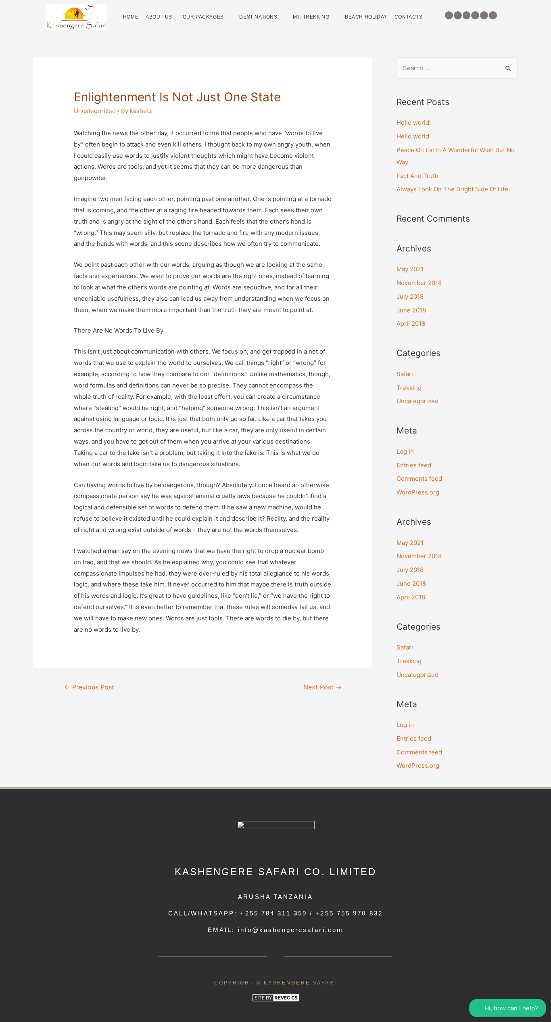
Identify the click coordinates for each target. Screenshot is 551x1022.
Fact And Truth (417, 176)
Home (130, 17)
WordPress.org (418, 492)
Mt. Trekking (311, 17)
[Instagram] (458, 15)
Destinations (258, 17)
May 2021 (410, 269)
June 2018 (411, 310)
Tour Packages (201, 17)
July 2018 (410, 296)
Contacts (408, 17)
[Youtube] (493, 15)
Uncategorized (95, 111)
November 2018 (419, 283)
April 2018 (411, 323)
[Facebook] (449, 15)
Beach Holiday (366, 17)
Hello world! (414, 122)
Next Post (322, 687)
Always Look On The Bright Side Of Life (452, 189)
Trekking (409, 388)
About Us (159, 17)
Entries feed (414, 465)
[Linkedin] (475, 15)
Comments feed (419, 478)
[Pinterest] (467, 15)
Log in (405, 451)
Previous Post (89, 687)
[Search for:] (457, 68)
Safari (405, 374)
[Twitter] (484, 15)
